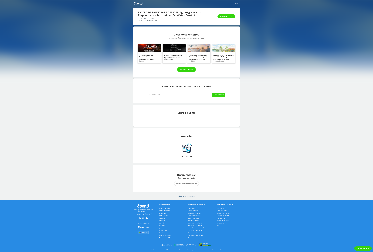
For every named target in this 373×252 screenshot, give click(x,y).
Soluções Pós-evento (194, 220)
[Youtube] (146, 219)
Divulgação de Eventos (194, 213)
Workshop (162, 225)
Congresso (162, 218)
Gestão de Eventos (193, 218)
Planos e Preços (221, 218)
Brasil (143, 232)
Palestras (162, 233)
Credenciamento (193, 238)
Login (236, 3)
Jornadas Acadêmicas (165, 228)
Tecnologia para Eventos (195, 225)
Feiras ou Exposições (165, 238)
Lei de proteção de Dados (192, 250)
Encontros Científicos (165, 235)
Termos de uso (178, 250)
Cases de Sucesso (222, 210)
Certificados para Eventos (195, 235)
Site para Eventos (193, 233)
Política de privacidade (208, 250)
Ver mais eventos (186, 69)
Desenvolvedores (222, 223)
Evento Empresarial (164, 208)
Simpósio (162, 220)
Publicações (191, 208)
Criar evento (220, 208)
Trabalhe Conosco (155, 250)
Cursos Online (163, 230)
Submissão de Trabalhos (195, 223)
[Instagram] (143, 219)
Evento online (163, 213)
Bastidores (220, 250)
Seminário (162, 223)
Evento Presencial (164, 210)
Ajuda (218, 225)
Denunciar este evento (187, 196)
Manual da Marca (167, 250)
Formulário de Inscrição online (197, 228)
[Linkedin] (140, 219)
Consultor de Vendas (223, 215)
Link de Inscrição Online (195, 230)
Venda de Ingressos (194, 215)
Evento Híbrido (163, 215)
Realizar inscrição (226, 16)
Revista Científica (193, 210)
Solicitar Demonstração (223, 213)
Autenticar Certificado (223, 220)
